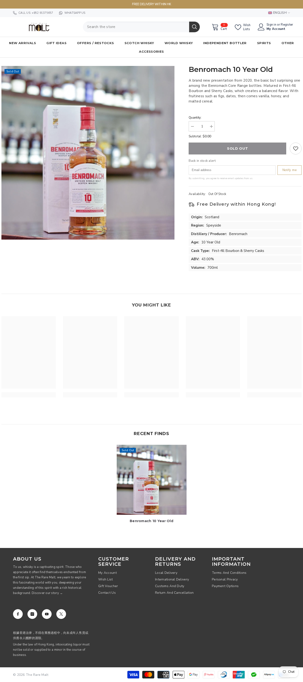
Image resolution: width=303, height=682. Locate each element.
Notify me (289, 170)
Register (287, 24)
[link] (28, 394)
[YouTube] (47, 614)
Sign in (271, 24)
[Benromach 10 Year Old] (152, 480)
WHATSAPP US (74, 13)
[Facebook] (18, 614)
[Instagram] (32, 614)
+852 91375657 (42, 13)
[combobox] (136, 27)
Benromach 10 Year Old (151, 521)
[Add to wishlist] (296, 148)
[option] (88, 153)
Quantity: (195, 118)
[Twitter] (61, 614)
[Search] (141, 27)
